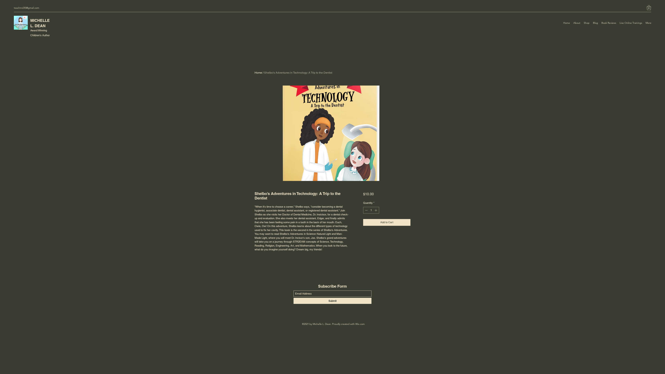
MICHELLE (40, 20)
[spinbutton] (371, 210)
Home (258, 72)
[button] (649, 7)
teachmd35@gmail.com (26, 7)
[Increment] (376, 210)
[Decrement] (366, 210)
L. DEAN (38, 26)
